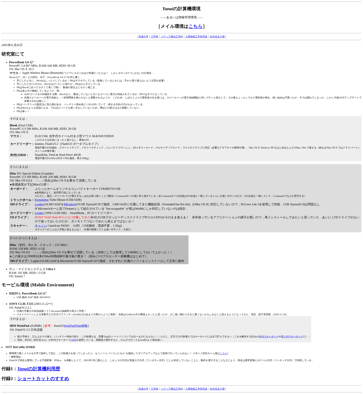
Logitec (39, 204)
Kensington (42, 199)
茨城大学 (143, 36)
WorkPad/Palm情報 (76, 325)
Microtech (70, 204)
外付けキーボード (268, 336)
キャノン (41, 225)
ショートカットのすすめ (43, 378)
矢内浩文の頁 (217, 36)
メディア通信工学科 (172, 36)
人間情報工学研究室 (196, 36)
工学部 (154, 36)
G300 (73, 339)
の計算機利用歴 (38, 368)
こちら (195, 26)
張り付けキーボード (292, 336)
